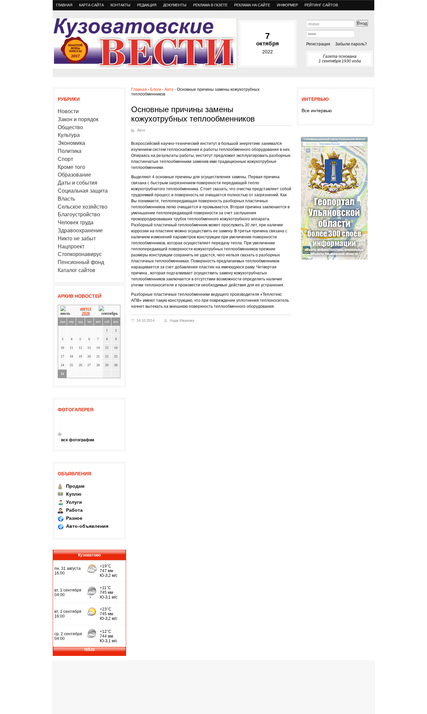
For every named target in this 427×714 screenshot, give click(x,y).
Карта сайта (91, 5)
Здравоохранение (80, 230)
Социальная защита (83, 191)
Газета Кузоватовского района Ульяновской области (144, 43)
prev (59, 434)
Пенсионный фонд (81, 262)
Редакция (146, 5)
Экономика (71, 143)
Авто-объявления (87, 526)
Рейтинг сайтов (321, 5)
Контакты (120, 5)
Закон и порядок (78, 119)
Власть (66, 199)
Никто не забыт (77, 238)
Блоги (155, 89)
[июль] (66, 311)
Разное (74, 518)
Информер (287, 5)
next (61, 434)
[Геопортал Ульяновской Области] (334, 259)
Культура (69, 135)
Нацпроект (71, 246)
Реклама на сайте (252, 5)
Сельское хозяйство (82, 207)
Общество (70, 127)
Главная (64, 5)
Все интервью (317, 110)
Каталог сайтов (76, 270)
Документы (174, 5)
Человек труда (75, 222)
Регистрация (318, 44)
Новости (68, 111)
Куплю (73, 494)
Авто (168, 89)
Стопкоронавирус (80, 254)
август (85, 308)
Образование (74, 175)
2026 (86, 313)
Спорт (65, 159)
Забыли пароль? (351, 44)
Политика (69, 151)
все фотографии (77, 440)
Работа (74, 510)
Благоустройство (79, 214)
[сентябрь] (108, 311)
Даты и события (77, 183)
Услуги (74, 502)
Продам (75, 486)
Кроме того (71, 167)
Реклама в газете (210, 5)
